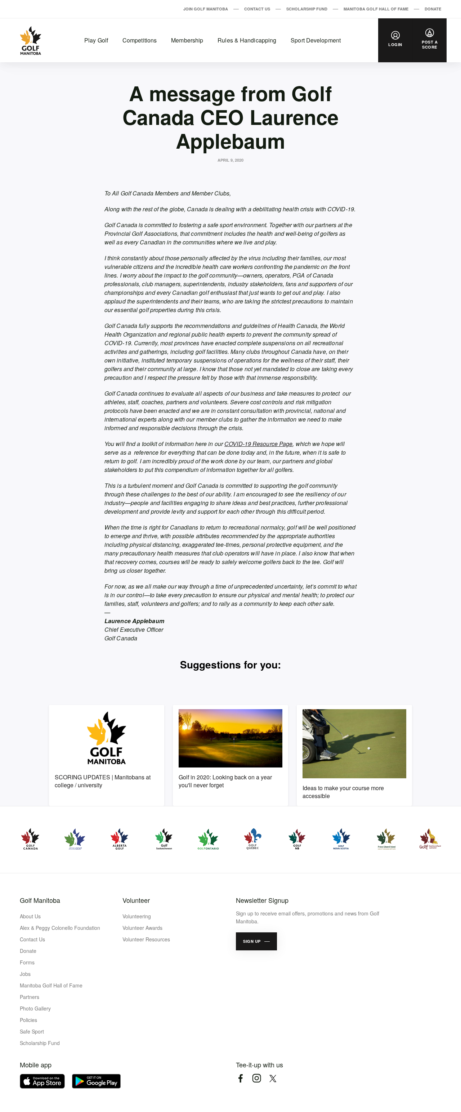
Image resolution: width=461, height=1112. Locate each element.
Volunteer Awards (142, 927)
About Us (30, 916)
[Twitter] (272, 1078)
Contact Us (257, 9)
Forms (27, 962)
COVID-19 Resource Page (258, 444)
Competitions (139, 40)
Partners (29, 996)
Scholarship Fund (306, 9)
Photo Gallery (35, 1008)
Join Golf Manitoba (205, 9)
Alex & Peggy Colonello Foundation (60, 927)
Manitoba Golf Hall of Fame (376, 9)
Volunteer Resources (146, 939)
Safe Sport (32, 1031)
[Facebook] (240, 1078)
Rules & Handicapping (247, 40)
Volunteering (136, 916)
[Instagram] (256, 1078)
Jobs (25, 973)
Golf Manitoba (40, 900)
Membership (187, 40)
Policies (28, 1019)
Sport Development (316, 40)
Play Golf (96, 40)
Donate (433, 9)
